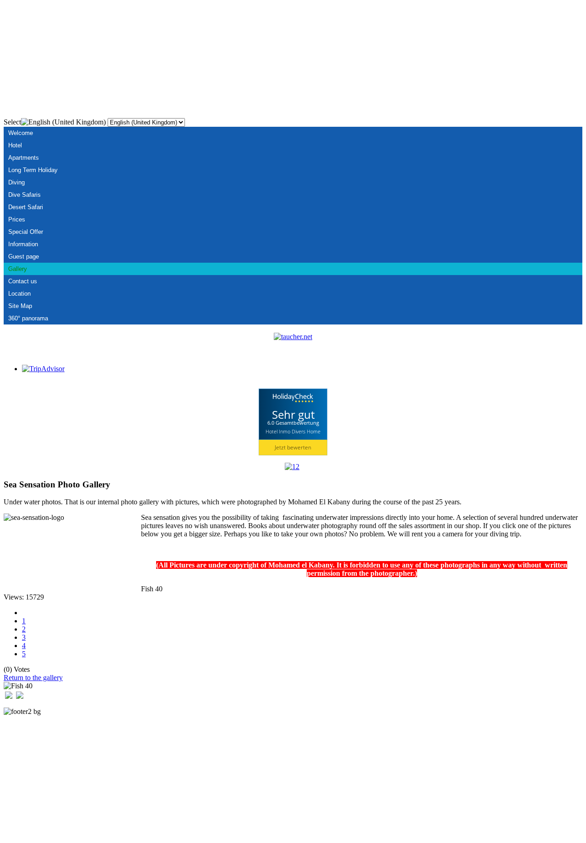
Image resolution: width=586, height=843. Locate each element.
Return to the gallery (33, 677)
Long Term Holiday (33, 170)
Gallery (17, 268)
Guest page (23, 256)
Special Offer (25, 231)
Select (12, 122)
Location (19, 293)
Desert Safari (25, 207)
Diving (16, 182)
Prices (16, 219)
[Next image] (19, 696)
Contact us (22, 281)
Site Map (20, 306)
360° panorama (28, 318)
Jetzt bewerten (293, 447)
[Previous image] (8, 696)
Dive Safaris (24, 194)
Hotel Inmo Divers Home (293, 431)
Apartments (23, 157)
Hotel (15, 145)
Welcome (20, 133)
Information (23, 244)
